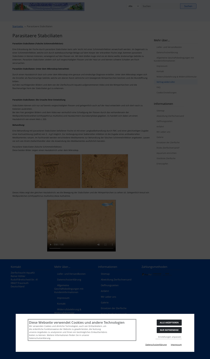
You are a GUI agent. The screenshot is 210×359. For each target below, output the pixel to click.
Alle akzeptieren (169, 322)
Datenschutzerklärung (156, 344)
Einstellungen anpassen (169, 336)
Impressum (176, 344)
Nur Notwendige (169, 330)
